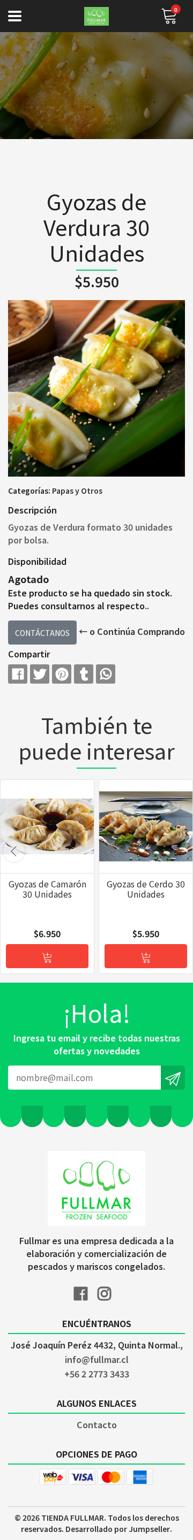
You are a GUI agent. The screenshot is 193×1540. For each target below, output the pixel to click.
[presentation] (14, 851)
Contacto (97, 1424)
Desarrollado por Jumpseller (117, 1528)
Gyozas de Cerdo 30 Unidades (146, 888)
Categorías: (29, 490)
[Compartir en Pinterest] (61, 674)
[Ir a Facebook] (84, 1291)
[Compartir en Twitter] (39, 674)
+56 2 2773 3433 (96, 1373)
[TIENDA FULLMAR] (96, 16)
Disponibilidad (37, 561)
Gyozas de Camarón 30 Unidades (47, 888)
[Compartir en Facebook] (17, 674)
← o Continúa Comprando (132, 631)
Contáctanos (42, 632)
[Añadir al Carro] (47, 956)
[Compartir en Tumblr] (83, 674)
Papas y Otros (77, 490)
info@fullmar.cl (97, 1359)
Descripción (32, 509)
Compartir (29, 653)
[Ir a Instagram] (108, 1291)
